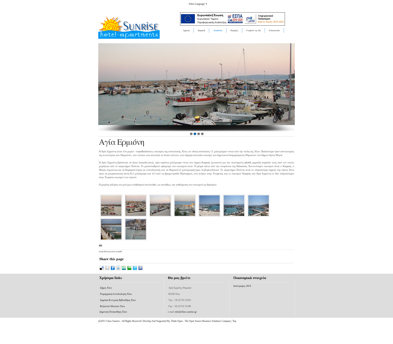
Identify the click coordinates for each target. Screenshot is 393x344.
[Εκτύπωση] (100, 245)
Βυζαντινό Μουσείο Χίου (112, 306)
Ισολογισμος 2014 (242, 286)
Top (234, 321)
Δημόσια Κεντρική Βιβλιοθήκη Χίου (118, 300)
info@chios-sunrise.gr (186, 311)
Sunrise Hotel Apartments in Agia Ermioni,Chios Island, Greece (138, 30)
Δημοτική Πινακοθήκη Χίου (113, 311)
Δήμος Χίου (106, 287)
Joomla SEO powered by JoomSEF (110, 252)
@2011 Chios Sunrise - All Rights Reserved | (120, 321)
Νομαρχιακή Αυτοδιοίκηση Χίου (116, 294)
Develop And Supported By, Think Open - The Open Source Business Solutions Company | (188, 321)
